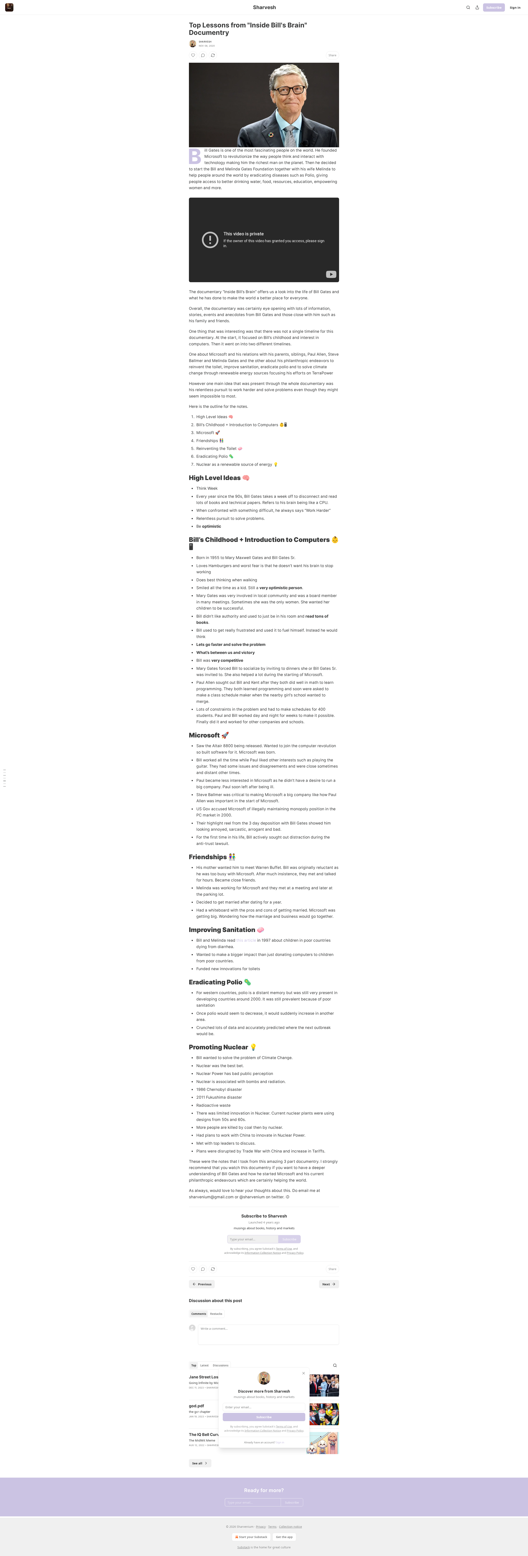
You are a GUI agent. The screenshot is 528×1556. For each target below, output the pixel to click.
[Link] (183, 477)
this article (246, 940)
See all (197, 1463)
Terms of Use (284, 1426)
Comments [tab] (198, 1314)
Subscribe (494, 7)
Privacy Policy (295, 1430)
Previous (204, 1284)
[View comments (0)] (203, 55)
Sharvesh (205, 41)
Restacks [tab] (216, 1314)
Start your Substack (253, 1537)
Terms (272, 1527)
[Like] (193, 55)
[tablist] (207, 1314)
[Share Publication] (477, 7)
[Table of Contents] (4, 778)
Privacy (261, 1527)
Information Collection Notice (263, 1430)
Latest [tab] (204, 1365)
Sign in (515, 7)
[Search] (468, 7)
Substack (243, 1547)
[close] (303, 1373)
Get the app (284, 1537)
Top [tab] (193, 1365)
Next (326, 1284)
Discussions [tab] (220, 1365)
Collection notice (290, 1527)
